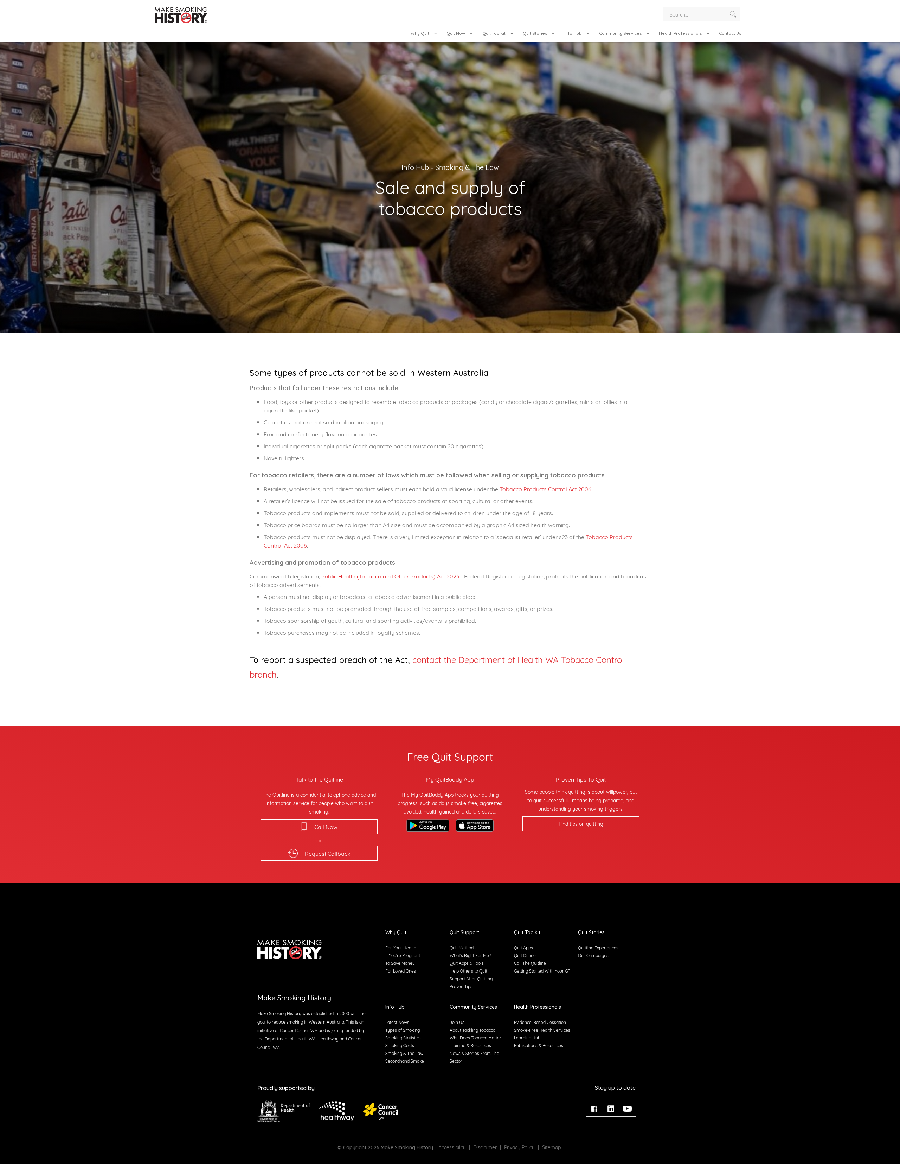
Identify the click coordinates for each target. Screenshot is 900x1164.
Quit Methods (463, 947)
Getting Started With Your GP (542, 971)
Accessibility (452, 1147)
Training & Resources (470, 1045)
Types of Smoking (402, 1030)
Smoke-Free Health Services (542, 1030)
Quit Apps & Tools (467, 963)
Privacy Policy (519, 1147)
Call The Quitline (530, 963)
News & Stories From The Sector (474, 1057)
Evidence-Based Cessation (540, 1022)
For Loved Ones (400, 971)
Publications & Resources (538, 1045)
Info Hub (415, 166)
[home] (181, 16)
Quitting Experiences (598, 947)
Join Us (457, 1022)
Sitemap (551, 1147)
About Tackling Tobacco (472, 1030)
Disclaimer (485, 1147)
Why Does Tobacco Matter (475, 1037)
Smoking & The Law (467, 166)
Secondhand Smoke (404, 1061)
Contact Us (730, 33)
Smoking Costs (399, 1045)
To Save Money (400, 963)
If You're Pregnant (402, 955)
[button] (424, 33)
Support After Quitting (471, 978)
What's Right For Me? (470, 955)
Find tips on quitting (581, 823)
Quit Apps (523, 947)
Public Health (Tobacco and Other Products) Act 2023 (390, 576)
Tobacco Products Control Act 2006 (545, 488)
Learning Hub (527, 1037)
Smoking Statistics (403, 1037)
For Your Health (400, 947)
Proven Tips (461, 986)
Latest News (397, 1022)
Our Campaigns (593, 955)
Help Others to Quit (468, 971)
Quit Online (525, 955)
